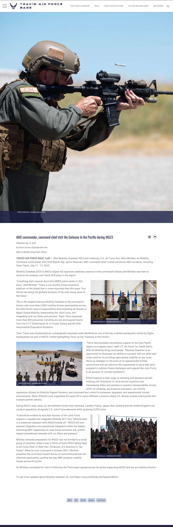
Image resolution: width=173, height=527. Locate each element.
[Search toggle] (168, 6)
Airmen (83, 500)
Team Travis (101, 500)
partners (91, 500)
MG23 (70, 500)
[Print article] (149, 237)
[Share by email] (155, 237)
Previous (8, 117)
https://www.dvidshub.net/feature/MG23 (96, 477)
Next (164, 117)
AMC (76, 500)
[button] (4, 6)
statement (26, 422)
